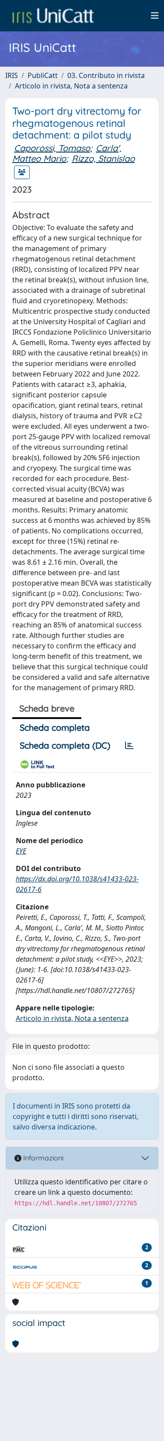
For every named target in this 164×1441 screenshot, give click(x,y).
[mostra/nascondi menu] (155, 15)
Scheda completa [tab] (55, 727)
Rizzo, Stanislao (103, 158)
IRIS (11, 75)
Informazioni (42, 1157)
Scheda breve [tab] (46, 708)
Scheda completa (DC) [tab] (65, 745)
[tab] (129, 745)
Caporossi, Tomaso (52, 147)
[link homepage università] (53, 15)
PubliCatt (43, 75)
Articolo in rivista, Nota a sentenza (71, 86)
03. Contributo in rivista (106, 75)
